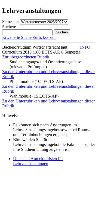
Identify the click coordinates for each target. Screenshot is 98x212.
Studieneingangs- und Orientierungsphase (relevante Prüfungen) (45, 64)
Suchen (62, 32)
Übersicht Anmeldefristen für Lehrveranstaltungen (38, 161)
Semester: (10, 21)
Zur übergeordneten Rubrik (25, 57)
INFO (85, 47)
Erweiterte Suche (17, 37)
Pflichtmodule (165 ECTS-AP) (36, 81)
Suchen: (9, 26)
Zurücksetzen (44, 37)
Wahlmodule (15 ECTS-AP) (34, 96)
